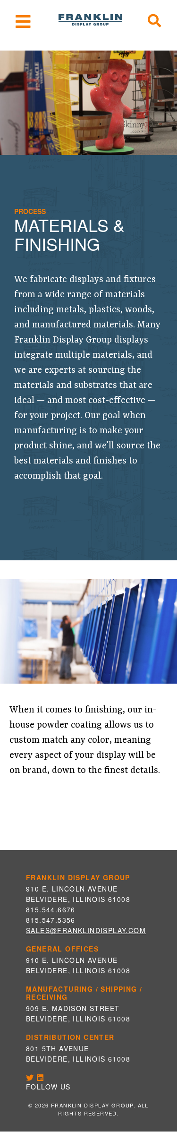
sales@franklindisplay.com (86, 930)
